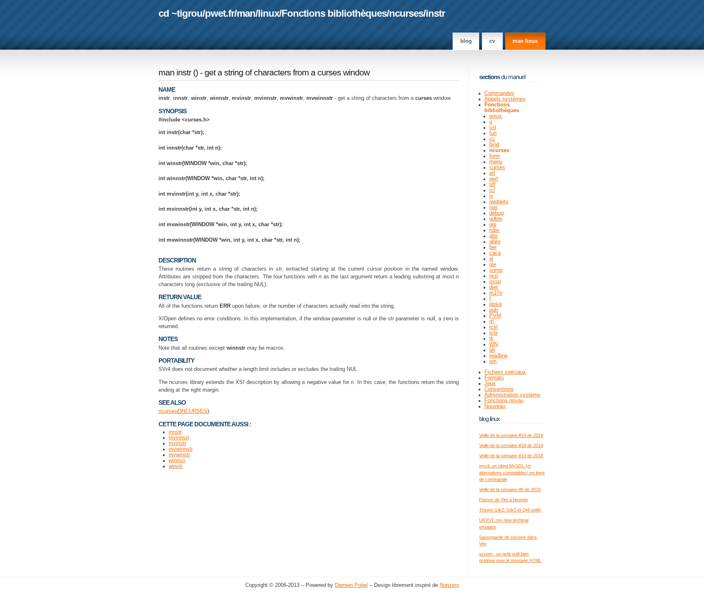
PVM (495, 316)
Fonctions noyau (504, 400)
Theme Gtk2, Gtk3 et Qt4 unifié (510, 509)
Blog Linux (489, 418)
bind (494, 145)
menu (495, 162)
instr (435, 13)
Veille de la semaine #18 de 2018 (511, 445)
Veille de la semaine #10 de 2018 (511, 455)
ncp (493, 276)
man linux (525, 41)
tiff (492, 184)
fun (493, 133)
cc (492, 139)
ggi (492, 224)
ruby (494, 230)
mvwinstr (179, 455)
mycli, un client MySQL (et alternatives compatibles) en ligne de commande (512, 472)
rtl (491, 321)
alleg (494, 242)
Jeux (490, 383)
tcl (492, 190)
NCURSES (194, 411)
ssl (492, 127)
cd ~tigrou (180, 13)
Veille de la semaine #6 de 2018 (510, 489)
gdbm (495, 219)
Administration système (512, 395)
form (494, 156)
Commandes (499, 93)
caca (495, 253)
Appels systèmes (505, 99)
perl (493, 179)
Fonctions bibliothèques (334, 13)
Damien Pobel (351, 585)
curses (497, 167)
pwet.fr (219, 13)
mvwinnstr (181, 449)
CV (492, 41)
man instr (174, 72)
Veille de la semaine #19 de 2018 (511, 435)
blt (492, 350)
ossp (495, 281)
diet (493, 287)
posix (495, 116)
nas (493, 207)
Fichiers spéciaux (505, 372)
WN (493, 344)
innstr (175, 432)
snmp (495, 270)
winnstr (177, 460)
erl (492, 173)
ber (493, 247)
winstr (176, 466)
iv (491, 196)
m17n (495, 293)
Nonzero (449, 585)
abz (493, 236)
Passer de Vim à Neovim (503, 499)
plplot (495, 304)
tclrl (493, 327)
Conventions (499, 389)
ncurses (406, 13)
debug (496, 213)
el (491, 259)
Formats (494, 378)
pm (493, 361)
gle (492, 264)
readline (498, 356)
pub (493, 310)
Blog (466, 41)
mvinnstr (179, 438)
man (246, 13)
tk (491, 339)
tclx (493, 333)
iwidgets (498, 202)
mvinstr (177, 443)
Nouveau (494, 406)
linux (268, 13)
